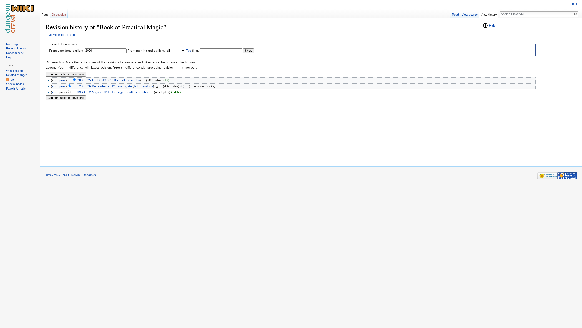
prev (62, 80)
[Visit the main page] (20, 18)
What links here (15, 70)
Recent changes (16, 48)
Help (492, 25)
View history (489, 14)
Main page (12, 44)
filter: (192, 50)
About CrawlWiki (71, 175)
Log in (574, 3)
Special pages (15, 84)
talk (123, 80)
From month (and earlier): (146, 50)
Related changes (16, 75)
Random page (15, 53)
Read (455, 14)
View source (470, 14)
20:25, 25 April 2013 (91, 80)
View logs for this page (62, 34)
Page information (16, 88)
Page (45, 14)
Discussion (58, 14)
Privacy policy (52, 175)
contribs (134, 80)
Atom (13, 79)
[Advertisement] (558, 91)
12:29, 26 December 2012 (96, 86)
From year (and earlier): (66, 50)
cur (54, 86)
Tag (188, 50)
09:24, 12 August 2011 (93, 92)
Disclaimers (89, 175)
